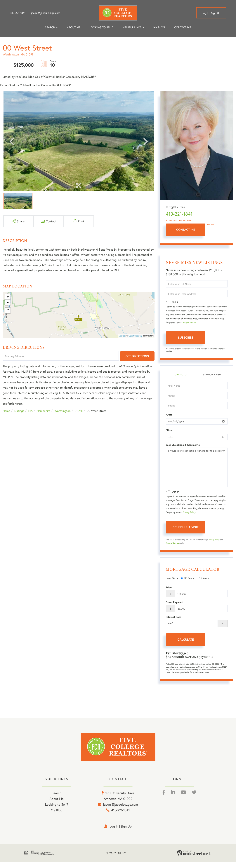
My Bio (210, 225)
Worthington (62, 411)
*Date (169, 414)
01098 (79, 411)
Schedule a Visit (212, 374)
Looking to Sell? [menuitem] (101, 27)
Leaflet (122, 336)
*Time (169, 430)
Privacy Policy (189, 322)
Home (6, 411)
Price (169, 587)
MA (30, 411)
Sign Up (216, 13)
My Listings (171, 220)
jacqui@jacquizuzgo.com (45, 13)
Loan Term (172, 578)
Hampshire (43, 411)
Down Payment (174, 602)
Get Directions (137, 356)
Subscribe (185, 337)
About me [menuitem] (73, 27)
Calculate (186, 639)
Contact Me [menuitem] (182, 27)
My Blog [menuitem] (159, 27)
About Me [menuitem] (56, 798)
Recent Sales (185, 220)
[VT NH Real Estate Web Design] (194, 853)
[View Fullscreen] (8, 310)
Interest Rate (173, 617)
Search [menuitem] (50, 27)
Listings (19, 411)
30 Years (189, 578)
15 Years (204, 578)
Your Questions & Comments (183, 444)
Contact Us (181, 374)
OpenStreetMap (136, 336)
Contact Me (185, 230)
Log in (205, 13)
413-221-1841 (18, 13)
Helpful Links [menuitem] (132, 27)
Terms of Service (172, 543)
